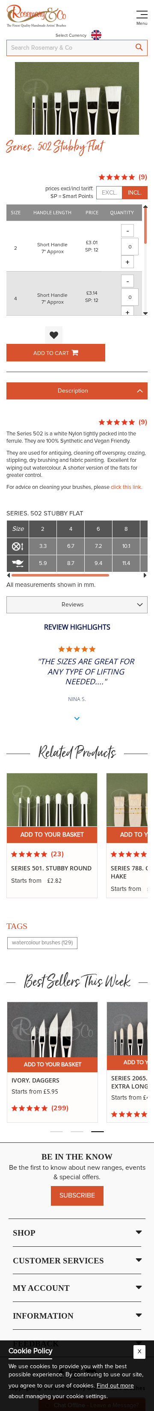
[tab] (77, 390)
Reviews (73, 605)
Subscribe (77, 1195)
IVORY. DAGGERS (35, 1080)
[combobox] (77, 48)
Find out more (115, 1386)
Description (73, 391)
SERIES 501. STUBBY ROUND (51, 868)
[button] (53, 335)
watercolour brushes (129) (42, 943)
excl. (109, 193)
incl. (135, 193)
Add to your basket (52, 835)
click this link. (126, 487)
